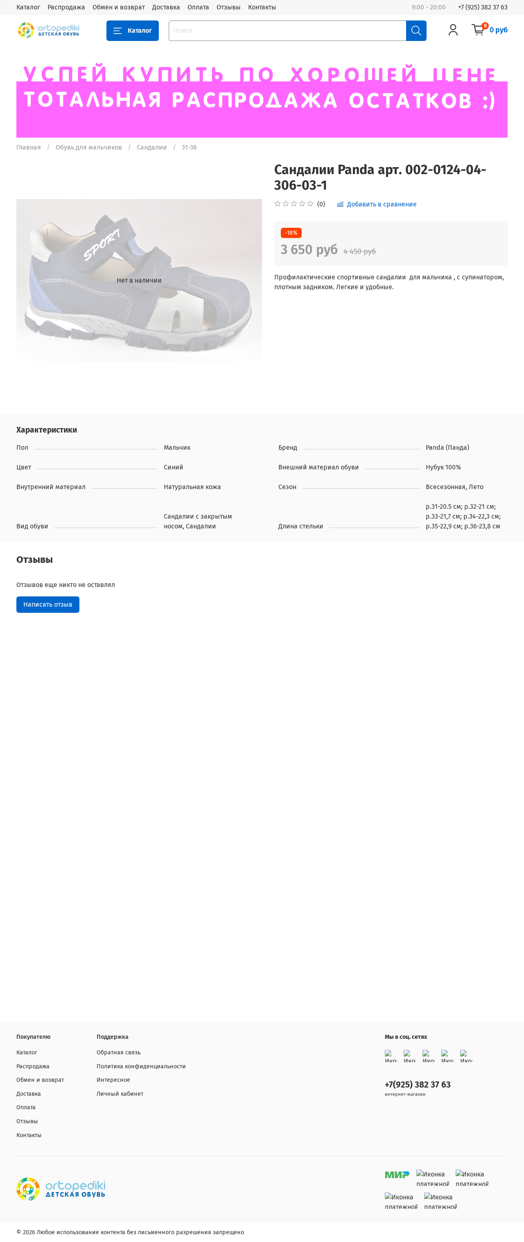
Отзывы (229, 7)
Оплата (198, 7)
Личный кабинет (120, 1093)
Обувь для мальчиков (89, 147)
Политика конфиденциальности (141, 1066)
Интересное (113, 1080)
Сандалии (152, 147)
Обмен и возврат (119, 7)
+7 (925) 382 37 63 (483, 7)
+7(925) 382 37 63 (418, 1085)
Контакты (262, 7)
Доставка (166, 7)
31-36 (189, 147)
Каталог (28, 7)
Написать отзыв (47, 604)
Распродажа (66, 7)
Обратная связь (118, 1052)
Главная (28, 147)
